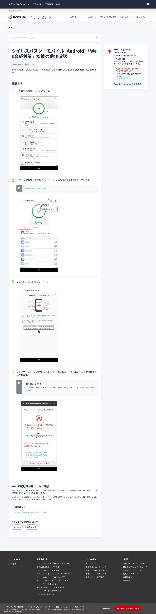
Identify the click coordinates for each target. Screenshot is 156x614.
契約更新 (127, 580)
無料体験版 (128, 577)
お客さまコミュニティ (132, 570)
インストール (91, 17)
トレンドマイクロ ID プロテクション (52, 580)
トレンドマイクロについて (134, 563)
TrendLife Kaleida (45, 594)
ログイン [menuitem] (142, 17)
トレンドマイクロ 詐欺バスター (50, 591)
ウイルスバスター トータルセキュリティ (54, 563)
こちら (29, 493)
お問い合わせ (125, 17)
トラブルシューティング (96, 567)
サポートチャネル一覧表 (96, 573)
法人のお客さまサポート (17, 10)
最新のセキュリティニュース (135, 567)
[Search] (97, 37)
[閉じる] (152, 608)
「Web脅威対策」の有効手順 (35, 188)
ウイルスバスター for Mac (48, 570)
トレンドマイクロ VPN (46, 584)
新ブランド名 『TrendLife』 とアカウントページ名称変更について (34, 4)
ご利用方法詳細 (122, 78)
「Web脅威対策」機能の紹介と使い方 (31, 512)
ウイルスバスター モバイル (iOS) (51, 577)
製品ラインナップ (130, 573)
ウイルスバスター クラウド (48, 567)
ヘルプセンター (42, 16)
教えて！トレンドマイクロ (97, 570)
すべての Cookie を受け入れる (128, 608)
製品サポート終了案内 (95, 577)
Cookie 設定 (105, 608)
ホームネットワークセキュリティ (51, 587)
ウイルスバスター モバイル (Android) (53, 573)
